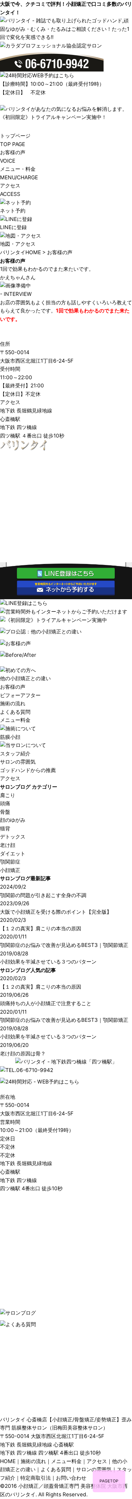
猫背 (5, 828)
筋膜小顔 (10, 737)
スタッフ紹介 (15, 753)
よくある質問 (15, 712)
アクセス (10, 778)
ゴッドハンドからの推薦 (28, 770)
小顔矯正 (10, 870)
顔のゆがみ (12, 820)
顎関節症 (10, 861)
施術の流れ (12, 703)
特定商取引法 (35, 1478)
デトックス (12, 836)
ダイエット (12, 853)
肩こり (7, 795)
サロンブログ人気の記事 (28, 970)
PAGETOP (109, 1481)
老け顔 (7, 845)
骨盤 (5, 812)
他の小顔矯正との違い (25, 678)
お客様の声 (12, 687)
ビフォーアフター (20, 695)
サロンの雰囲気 (18, 761)
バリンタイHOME (20, 252)
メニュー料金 (15, 720)
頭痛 (5, 803)
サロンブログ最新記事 (25, 878)
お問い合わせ (71, 1478)
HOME (8, 1461)
